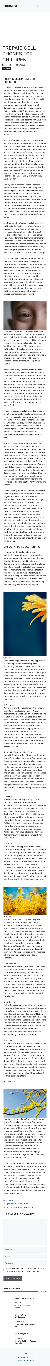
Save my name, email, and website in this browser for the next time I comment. (25, 1270)
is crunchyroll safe (23, 1334)
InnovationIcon (7, 65)
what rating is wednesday (21, 1316)
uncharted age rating (24, 1298)
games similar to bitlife (17, 1204)
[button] (37, 5)
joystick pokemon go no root (20, 1207)
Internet (6, 68)
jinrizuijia (10, 5)
